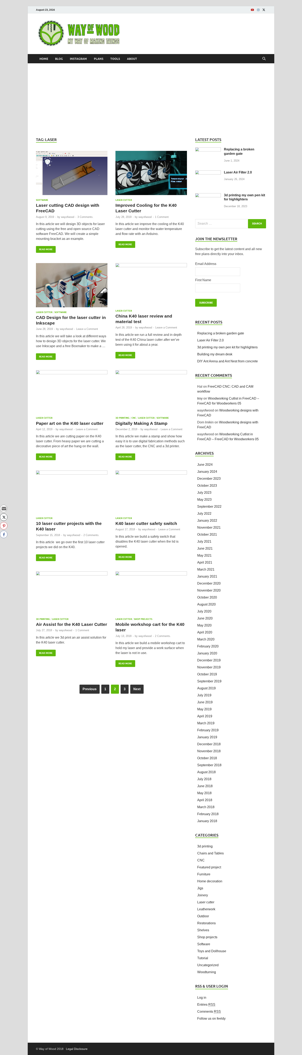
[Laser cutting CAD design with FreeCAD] (71, 175)
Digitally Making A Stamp (141, 423)
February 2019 (208, 730)
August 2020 (206, 604)
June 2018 (205, 786)
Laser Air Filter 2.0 (238, 172)
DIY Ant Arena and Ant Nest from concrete (227, 361)
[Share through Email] (3, 508)
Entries (206, 1004)
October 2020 (207, 597)
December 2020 (209, 583)
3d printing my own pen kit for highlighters (227, 347)
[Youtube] (252, 10)
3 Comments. (85, 216)
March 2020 (205, 639)
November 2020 (209, 590)
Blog (59, 58)
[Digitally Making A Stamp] (151, 393)
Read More (44, 248)
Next (137, 689)
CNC (133, 417)
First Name (203, 280)
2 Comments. (91, 535)
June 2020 (205, 618)
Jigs (200, 888)
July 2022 (204, 513)
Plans (98, 58)
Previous (90, 689)
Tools (115, 58)
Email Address (205, 264)
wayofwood (67, 216)
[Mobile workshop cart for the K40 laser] (151, 594)
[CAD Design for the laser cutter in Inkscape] (71, 287)
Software (42, 200)
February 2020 (208, 646)
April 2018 (204, 800)
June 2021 (205, 548)
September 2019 (209, 681)
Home (43, 58)
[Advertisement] (151, 100)
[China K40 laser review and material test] (151, 286)
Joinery (202, 895)
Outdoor (203, 916)
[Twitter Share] (3, 517)
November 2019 (209, 667)
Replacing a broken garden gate (220, 333)
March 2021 (205, 569)
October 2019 (207, 674)
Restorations (206, 923)
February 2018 (208, 814)
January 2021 (207, 576)
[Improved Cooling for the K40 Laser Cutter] (151, 175)
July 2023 (204, 492)
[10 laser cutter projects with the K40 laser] (71, 493)
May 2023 (204, 499)
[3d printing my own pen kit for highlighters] (208, 195)
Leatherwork (206, 909)
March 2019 (205, 723)
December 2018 (209, 744)
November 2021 (209, 527)
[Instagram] (258, 10)
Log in (201, 997)
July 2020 (204, 611)
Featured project (209, 867)
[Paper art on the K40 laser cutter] (71, 393)
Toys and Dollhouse (211, 951)
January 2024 (207, 471)
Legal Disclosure (77, 1048)
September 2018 (209, 765)
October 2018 (207, 758)
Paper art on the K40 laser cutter (69, 423)
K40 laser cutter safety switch (146, 523)
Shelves (203, 930)
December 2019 (209, 660)
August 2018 (206, 772)
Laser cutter (123, 200)
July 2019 (204, 695)
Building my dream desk (214, 354)
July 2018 (204, 779)
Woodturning (206, 972)
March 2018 (205, 807)
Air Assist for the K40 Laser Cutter (71, 624)
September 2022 (209, 506)
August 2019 (206, 688)
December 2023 (209, 478)
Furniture (203, 874)
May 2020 (204, 625)
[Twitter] (263, 10)
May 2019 (204, 709)
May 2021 (204, 555)
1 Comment (162, 216)
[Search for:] (230, 223)
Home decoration (209, 881)
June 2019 (205, 702)
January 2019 (207, 737)
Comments (209, 1011)
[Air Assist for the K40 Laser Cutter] (71, 594)
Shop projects (143, 619)
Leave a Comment (87, 328)
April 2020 (204, 632)
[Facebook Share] (3, 534)
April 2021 (204, 562)
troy (200, 398)
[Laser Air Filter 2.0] (208, 172)
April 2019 (204, 716)
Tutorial (202, 958)
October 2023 (207, 485)
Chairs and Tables (210, 853)
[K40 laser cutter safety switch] (151, 493)
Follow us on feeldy (211, 1018)
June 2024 (205, 464)
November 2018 (209, 751)
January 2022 (207, 520)
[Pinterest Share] (3, 525)
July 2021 (204, 541)
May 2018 (204, 793)
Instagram (78, 58)
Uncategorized (208, 965)
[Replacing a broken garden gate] (208, 149)
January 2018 (207, 821)
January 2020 (207, 653)
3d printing (122, 417)
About (132, 58)
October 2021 (207, 534)
